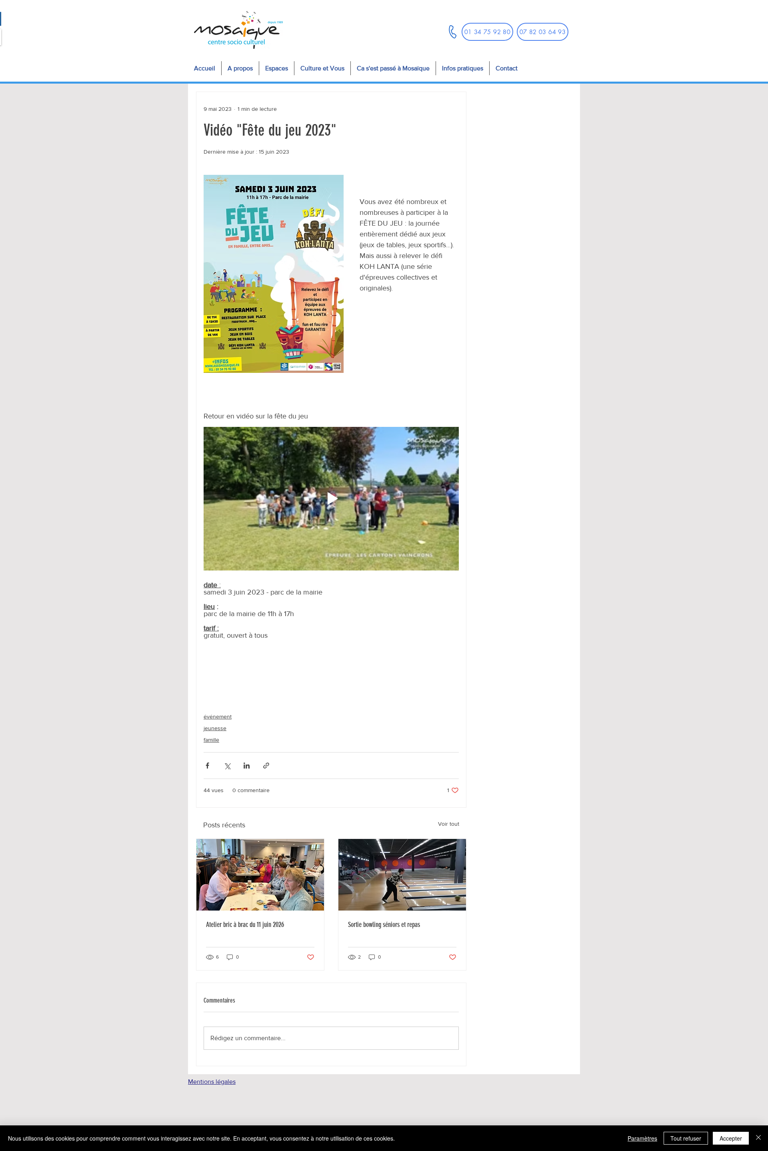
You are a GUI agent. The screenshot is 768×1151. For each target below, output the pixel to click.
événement (218, 716)
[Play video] (331, 498)
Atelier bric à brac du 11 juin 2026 (245, 924)
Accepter (731, 1138)
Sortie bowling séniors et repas (384, 924)
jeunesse (215, 728)
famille (211, 740)
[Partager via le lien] (266, 765)
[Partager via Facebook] (207, 765)
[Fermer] (758, 1138)
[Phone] (452, 32)
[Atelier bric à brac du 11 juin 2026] (260, 875)
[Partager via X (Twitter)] (227, 765)
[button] (276, 68)
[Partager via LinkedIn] (246, 765)
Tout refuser (685, 1138)
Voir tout (448, 824)
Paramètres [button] (642, 1138)
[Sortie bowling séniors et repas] (402, 875)
